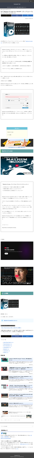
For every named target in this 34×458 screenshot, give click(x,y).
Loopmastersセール (7, 347)
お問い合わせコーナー (24, 444)
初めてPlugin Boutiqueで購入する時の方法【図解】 (11, 327)
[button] (32, 426)
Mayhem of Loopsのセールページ (10, 320)
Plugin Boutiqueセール (7, 344)
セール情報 (9, 134)
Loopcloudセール (6, 350)
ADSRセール (5, 352)
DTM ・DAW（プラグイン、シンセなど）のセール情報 (8, 325)
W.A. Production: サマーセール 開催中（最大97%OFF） (17, 147)
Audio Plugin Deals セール (8, 342)
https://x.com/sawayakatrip (6, 438)
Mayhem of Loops (10, 132)
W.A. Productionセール (7, 345)
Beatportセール (6, 349)
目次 (15, 128)
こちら (17, 448)
